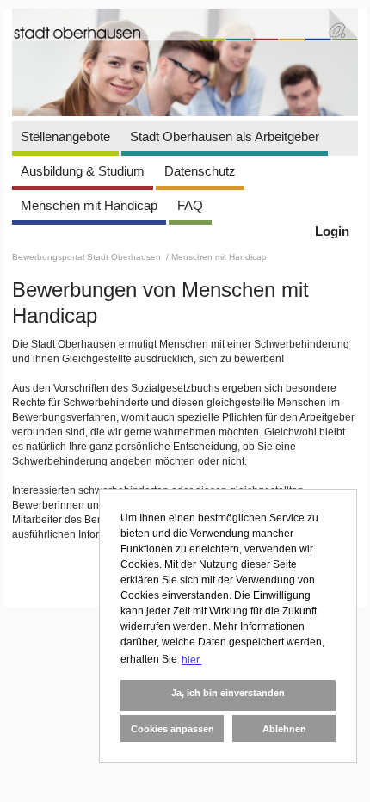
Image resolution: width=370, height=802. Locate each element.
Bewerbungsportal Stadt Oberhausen (87, 257)
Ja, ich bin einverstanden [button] (228, 693)
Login (332, 231)
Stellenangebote (65, 136)
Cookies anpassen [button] (172, 729)
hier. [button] (191, 660)
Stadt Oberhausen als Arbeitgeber (224, 136)
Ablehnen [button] (284, 729)
